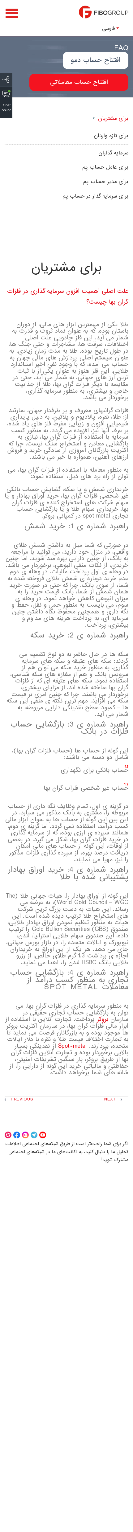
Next (110, 1099)
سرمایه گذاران (113, 153)
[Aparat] (8, 1135)
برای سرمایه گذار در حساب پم (95, 196)
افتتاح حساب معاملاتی (79, 82)
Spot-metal (72, 1046)
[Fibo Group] (103, 15)
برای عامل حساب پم (105, 167)
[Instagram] (25, 1135)
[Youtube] (42, 1135)
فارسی (108, 28)
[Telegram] (34, 1135)
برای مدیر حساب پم (105, 182)
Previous (22, 1099)
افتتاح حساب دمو (95, 60)
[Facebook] (16, 1135)
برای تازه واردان (111, 136)
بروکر (102, 1019)
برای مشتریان (113, 118)
